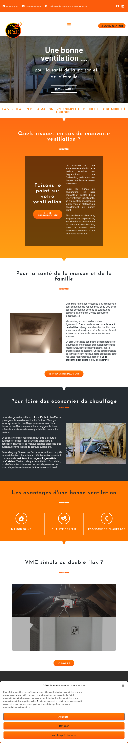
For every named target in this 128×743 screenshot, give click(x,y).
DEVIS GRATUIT (64, 88)
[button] (123, 685)
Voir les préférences (64, 735)
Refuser (64, 725)
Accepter (64, 716)
